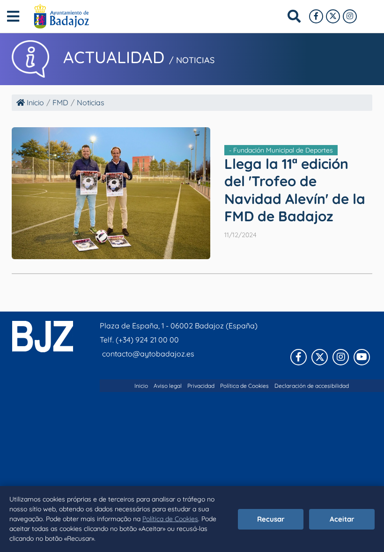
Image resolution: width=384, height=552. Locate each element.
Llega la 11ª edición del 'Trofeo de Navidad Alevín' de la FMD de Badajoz (294, 190)
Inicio (34, 102)
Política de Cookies (170, 519)
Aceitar (342, 519)
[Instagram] (350, 16)
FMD (60, 102)
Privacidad (200, 385)
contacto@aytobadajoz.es (148, 353)
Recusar (271, 519)
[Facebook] (316, 16)
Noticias (90, 102)
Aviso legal (168, 385)
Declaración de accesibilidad (311, 385)
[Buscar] (294, 16)
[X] (333, 16)
